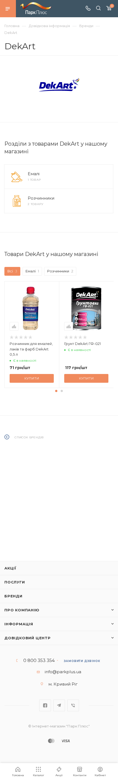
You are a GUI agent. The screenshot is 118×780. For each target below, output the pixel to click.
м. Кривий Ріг (63, 684)
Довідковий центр (27, 638)
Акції (10, 568)
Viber (73, 705)
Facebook (45, 705)
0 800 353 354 (39, 660)
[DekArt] (59, 85)
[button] (56, 391)
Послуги (14, 582)
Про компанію (22, 610)
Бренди (13, 596)
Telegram (59, 705)
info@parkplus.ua (63, 671)
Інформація (18, 624)
